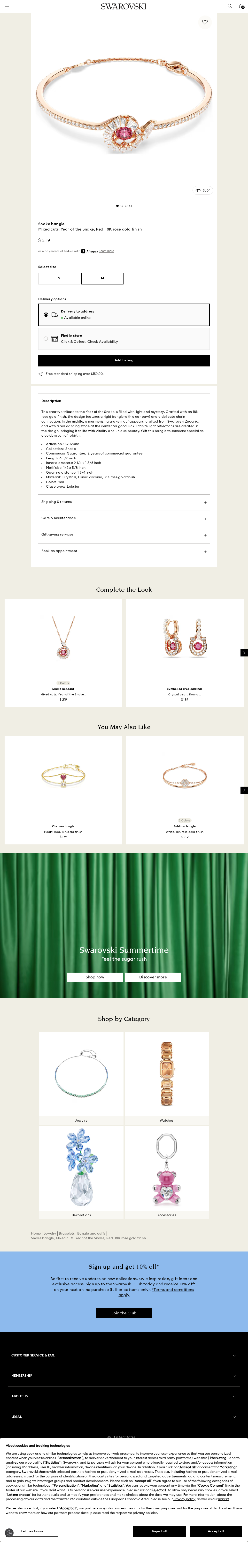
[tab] (117, 206)
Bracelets (67, 1233)
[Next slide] (244, 652)
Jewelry (50, 1233)
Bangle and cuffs (91, 1233)
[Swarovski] (124, 6)
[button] (89, 342)
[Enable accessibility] (9, 1532)
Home (36, 1233)
